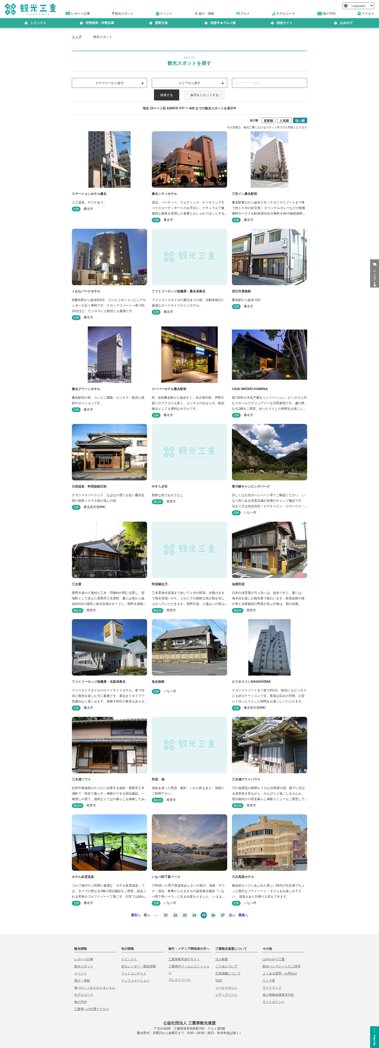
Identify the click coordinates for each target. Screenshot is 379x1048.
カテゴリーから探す (109, 83)
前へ (147, 915)
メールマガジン (226, 987)
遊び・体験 (82, 980)
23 (185, 915)
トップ (76, 37)
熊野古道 (161, 22)
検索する (166, 95)
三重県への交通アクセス (91, 1009)
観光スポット (83, 966)
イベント (80, 973)
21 (166, 915)
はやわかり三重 (274, 959)
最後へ (243, 915)
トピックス (38, 22)
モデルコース (83, 994)
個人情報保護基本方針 (278, 994)
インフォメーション (135, 980)
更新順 (268, 120)
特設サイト (285, 22)
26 (213, 915)
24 (194, 915)
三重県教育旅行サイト (184, 959)
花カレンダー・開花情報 (138, 966)
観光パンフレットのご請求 (281, 966)
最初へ (136, 915)
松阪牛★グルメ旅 (223, 22)
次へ (232, 915)
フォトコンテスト (133, 973)
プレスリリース (179, 979)
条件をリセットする (204, 95)
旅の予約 (80, 1002)
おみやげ (346, 22)
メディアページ (226, 994)
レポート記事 (83, 959)
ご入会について (226, 966)
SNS (218, 980)
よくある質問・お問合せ (280, 973)
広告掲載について (228, 973)
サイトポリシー (274, 1002)
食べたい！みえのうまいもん (94, 987)
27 (222, 915)
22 (175, 915)
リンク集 (269, 980)
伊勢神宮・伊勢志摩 (100, 22)
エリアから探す (189, 83)
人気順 (284, 120)
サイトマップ (272, 987)
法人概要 (221, 959)
